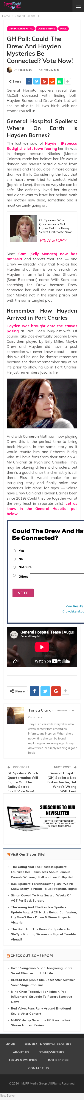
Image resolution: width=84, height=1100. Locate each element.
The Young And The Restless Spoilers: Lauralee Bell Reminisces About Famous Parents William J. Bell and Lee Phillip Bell (42, 872)
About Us (21, 1052)
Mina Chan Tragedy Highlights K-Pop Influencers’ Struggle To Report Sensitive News (41, 997)
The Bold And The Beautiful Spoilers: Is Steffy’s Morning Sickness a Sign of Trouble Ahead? (43, 934)
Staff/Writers (51, 1052)
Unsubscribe (57, 1060)
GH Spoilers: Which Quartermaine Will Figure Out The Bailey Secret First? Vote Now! (23, 782)
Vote (23, 593)
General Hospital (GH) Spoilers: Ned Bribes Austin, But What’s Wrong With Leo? (61, 782)
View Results (74, 606)
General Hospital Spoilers (48, 1044)
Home (10, 1044)
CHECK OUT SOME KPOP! (32, 955)
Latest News (46, 28)
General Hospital (21, 28)
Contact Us (38, 1068)
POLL (63, 28)
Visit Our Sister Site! (28, 854)
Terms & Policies (22, 1060)
